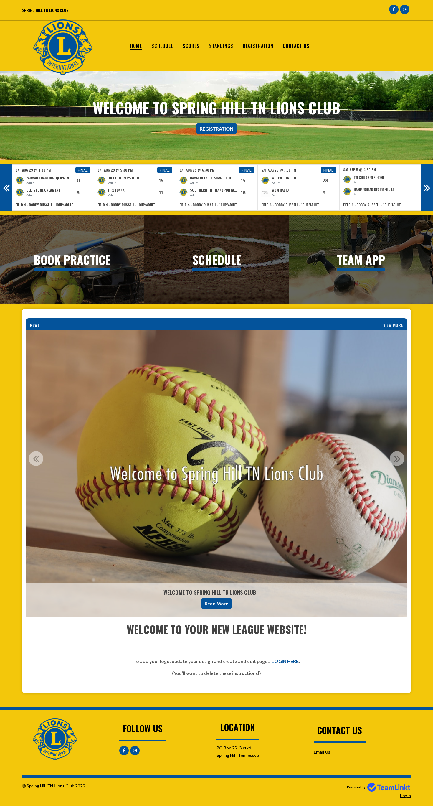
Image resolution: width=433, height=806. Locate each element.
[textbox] (216, 654)
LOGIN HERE (285, 661)
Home (136, 46)
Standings (221, 46)
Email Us (322, 751)
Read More (216, 603)
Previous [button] (6, 187)
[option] (53, 187)
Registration (258, 46)
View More (393, 325)
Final (83, 170)
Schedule (162, 46)
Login (405, 795)
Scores (191, 46)
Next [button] (427, 187)
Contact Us (296, 46)
